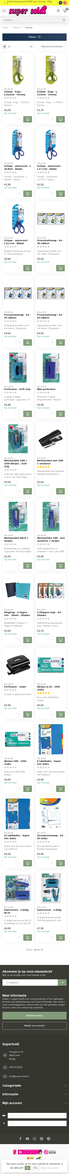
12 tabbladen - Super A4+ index (17, 837)
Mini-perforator (46, 389)
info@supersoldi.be (19, 1076)
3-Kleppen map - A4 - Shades (49, 614)
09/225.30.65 (15, 1067)
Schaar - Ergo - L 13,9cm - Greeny (47, 93)
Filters (33, 37)
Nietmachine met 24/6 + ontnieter (50, 462)
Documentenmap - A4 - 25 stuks (51, 837)
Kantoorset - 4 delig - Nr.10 (17, 911)
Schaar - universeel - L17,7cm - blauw (49, 167)
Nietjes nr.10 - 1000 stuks (48, 688)
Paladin (28, 27)
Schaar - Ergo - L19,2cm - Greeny (14, 93)
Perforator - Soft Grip (17, 389)
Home (5, 27)
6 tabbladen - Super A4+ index (49, 762)
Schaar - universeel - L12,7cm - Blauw (16, 242)
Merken (17, 27)
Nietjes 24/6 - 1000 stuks (15, 762)
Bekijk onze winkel (34, 1025)
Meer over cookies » (50, 1167)
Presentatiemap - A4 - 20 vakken (50, 316)
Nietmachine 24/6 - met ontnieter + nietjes (51, 539)
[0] (65, 10)
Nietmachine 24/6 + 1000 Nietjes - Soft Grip (15, 463)
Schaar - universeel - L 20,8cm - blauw (17, 167)
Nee (36, 1167)
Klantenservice (34, 1015)
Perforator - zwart (15, 686)
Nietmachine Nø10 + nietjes (16, 539)
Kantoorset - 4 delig (49, 909)
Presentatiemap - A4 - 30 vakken (17, 316)
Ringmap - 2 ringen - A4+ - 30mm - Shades (17, 614)
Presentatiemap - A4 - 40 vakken (50, 242)
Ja (27, 1167)
